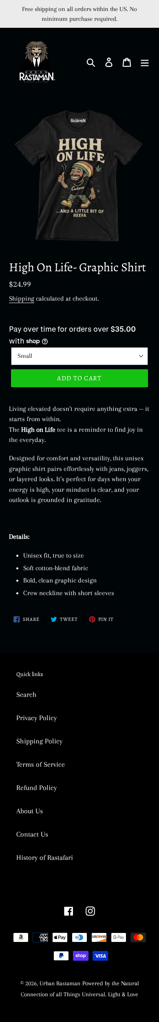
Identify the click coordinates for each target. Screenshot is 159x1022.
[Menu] (145, 61)
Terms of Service (40, 764)
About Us (29, 811)
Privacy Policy (36, 718)
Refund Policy (36, 787)
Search (26, 694)
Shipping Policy (39, 741)
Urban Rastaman (60, 983)
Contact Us (32, 834)
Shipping (21, 298)
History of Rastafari (44, 857)
